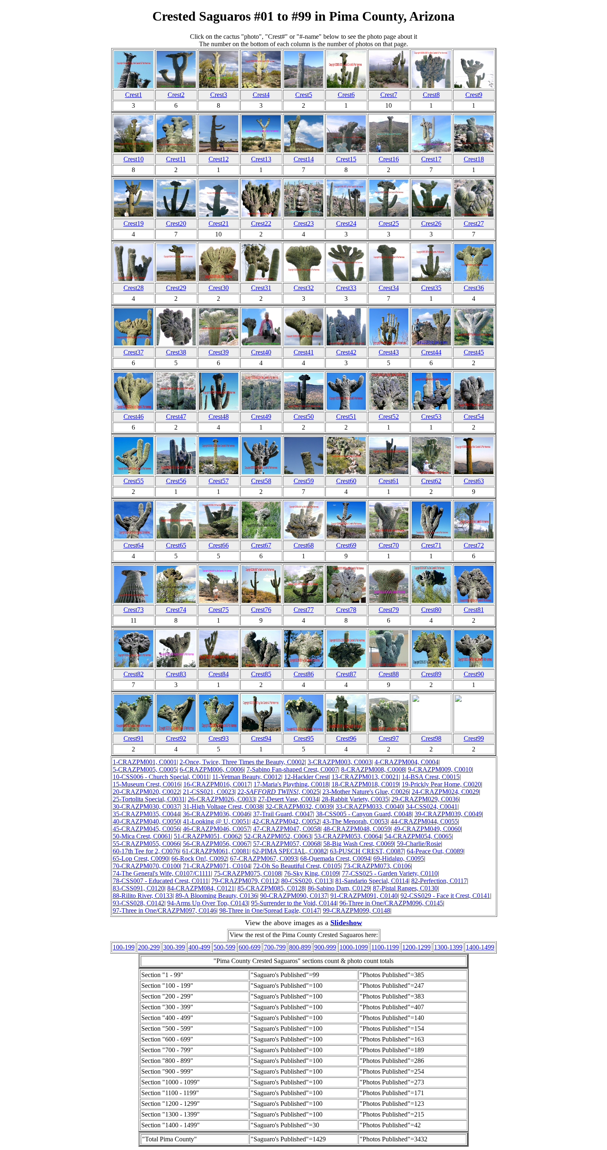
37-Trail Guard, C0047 (283, 813)
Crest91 (133, 738)
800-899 (300, 947)
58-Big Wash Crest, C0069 (358, 843)
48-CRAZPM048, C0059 (357, 828)
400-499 (199, 947)
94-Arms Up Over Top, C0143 (207, 903)
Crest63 (474, 480)
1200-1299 (416, 947)
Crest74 (176, 609)
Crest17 (431, 159)
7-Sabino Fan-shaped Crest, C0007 (292, 769)
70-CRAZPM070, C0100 (146, 865)
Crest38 (176, 352)
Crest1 (133, 94)
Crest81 (474, 609)
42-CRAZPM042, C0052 (286, 821)
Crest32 (304, 287)
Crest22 (261, 223)
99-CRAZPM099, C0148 (356, 910)
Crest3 (218, 94)
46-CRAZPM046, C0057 (216, 828)
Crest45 (474, 352)
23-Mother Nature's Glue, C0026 (365, 791)
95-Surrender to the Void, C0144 (294, 903)
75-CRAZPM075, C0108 (247, 873)
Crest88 (389, 674)
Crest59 (304, 480)
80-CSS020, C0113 (306, 880)
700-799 (275, 947)
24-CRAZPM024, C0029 (445, 791)
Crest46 (133, 416)
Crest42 (346, 352)
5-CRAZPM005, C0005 (145, 769)
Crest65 (176, 545)
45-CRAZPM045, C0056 (146, 828)
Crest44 (431, 352)
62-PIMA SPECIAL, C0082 (289, 851)
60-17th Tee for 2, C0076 (146, 851)
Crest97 (389, 738)
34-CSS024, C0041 (432, 806)
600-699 (250, 947)
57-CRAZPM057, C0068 (286, 843)
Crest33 (346, 287)
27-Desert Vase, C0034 (288, 799)
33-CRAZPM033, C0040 (369, 806)
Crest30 (219, 287)
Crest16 (389, 159)
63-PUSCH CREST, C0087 (367, 851)
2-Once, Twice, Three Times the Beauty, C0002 (242, 761)
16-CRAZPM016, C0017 (217, 784)
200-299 (149, 947)
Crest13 (261, 159)
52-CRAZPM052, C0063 (277, 836)
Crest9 (473, 94)
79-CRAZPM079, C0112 (244, 880)
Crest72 (474, 545)
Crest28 (133, 287)
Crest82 (133, 674)
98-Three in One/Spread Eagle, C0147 (269, 910)
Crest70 (389, 545)
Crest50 (304, 416)
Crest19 (133, 223)
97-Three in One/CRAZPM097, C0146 (164, 910)
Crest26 (431, 223)
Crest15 (346, 159)
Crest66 (219, 545)
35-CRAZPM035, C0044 (146, 813)
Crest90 (474, 674)
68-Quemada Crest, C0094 (335, 858)
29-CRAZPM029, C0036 (425, 799)
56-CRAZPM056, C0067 (216, 843)
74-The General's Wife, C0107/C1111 (162, 873)
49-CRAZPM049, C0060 (427, 828)
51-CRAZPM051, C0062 (207, 836)
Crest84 (219, 674)
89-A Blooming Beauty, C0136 (216, 895)
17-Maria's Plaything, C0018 (291, 784)
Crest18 (474, 159)
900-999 (325, 947)
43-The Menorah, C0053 (355, 821)
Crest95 (304, 738)
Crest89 (431, 674)
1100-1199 (385, 947)
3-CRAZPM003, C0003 (340, 761)
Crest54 (474, 416)
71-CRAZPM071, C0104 (216, 865)
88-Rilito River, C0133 (143, 895)
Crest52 (389, 416)
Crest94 (261, 738)
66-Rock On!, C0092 (199, 858)
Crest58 (261, 480)
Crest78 (346, 609)
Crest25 (389, 223)
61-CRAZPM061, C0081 (215, 851)
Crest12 (219, 159)
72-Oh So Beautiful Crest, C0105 (297, 865)
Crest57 (219, 480)
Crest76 (261, 609)
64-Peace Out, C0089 (435, 851)
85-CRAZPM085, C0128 (271, 888)
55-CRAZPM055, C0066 (146, 843)
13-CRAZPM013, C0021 (365, 776)
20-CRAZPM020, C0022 (146, 791)
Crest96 (346, 738)
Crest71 (431, 545)
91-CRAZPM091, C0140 (364, 895)
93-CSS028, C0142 (138, 903)
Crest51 (346, 416)
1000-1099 (353, 947)
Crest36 (474, 287)
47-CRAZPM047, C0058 (286, 828)
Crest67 (261, 545)
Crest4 (261, 94)
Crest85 (261, 674)
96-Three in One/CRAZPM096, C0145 (391, 903)
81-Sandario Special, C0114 (371, 880)
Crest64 (133, 545)
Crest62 (431, 480)
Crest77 (304, 609)
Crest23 (304, 223)
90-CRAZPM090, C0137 (293, 895)
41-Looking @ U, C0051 (216, 821)
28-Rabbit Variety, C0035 (355, 799)
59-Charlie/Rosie (419, 843)
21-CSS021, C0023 (209, 791)
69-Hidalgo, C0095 (398, 858)
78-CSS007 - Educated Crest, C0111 (161, 880)
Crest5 (303, 94)
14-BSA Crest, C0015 (431, 776)
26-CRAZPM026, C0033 (221, 799)
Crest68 (304, 545)
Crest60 (346, 480)
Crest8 (431, 94)
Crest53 (431, 416)
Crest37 (133, 352)
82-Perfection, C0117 (439, 880)
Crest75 (219, 609)
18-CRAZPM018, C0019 (365, 784)
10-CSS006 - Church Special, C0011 (161, 776)
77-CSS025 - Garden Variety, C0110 (390, 873)
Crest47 (176, 416)
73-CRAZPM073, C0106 (377, 865)
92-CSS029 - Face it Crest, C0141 (445, 895)
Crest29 (176, 287)
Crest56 (176, 480)
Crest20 (176, 223)
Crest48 (219, 416)
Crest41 (304, 352)
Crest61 (389, 480)
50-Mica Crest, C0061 (142, 836)
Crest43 (389, 352)
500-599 (224, 947)
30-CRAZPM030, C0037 (146, 806)
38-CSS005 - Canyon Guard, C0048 (364, 813)
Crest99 (474, 738)
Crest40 (261, 352)
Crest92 (176, 738)
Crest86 (304, 674)
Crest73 (133, 609)
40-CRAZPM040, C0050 (146, 821)
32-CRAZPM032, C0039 (299, 806)
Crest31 (261, 287)
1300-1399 (448, 947)
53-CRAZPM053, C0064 (348, 836)
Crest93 (219, 738)
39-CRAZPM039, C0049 (448, 813)
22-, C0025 (278, 791)
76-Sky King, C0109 (311, 873)
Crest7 (388, 94)
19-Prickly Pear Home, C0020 (441, 784)
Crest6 (346, 94)
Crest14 (304, 159)
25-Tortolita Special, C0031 (149, 799)
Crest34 (389, 287)
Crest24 (346, 223)
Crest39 (219, 352)
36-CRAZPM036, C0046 (216, 813)
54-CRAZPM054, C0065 (418, 836)
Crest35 (431, 287)
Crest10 (133, 159)
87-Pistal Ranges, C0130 (405, 888)
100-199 (124, 947)
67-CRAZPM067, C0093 (263, 858)
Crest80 (431, 609)
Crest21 (219, 223)
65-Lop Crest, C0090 (140, 858)
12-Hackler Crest (306, 776)
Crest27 (474, 223)
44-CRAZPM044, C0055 (424, 821)
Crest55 (133, 480)
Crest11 (176, 159)
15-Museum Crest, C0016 (146, 784)
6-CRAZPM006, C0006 (212, 769)
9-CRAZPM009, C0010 (440, 769)
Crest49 (261, 416)
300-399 (174, 947)
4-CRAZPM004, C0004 (407, 761)
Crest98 (431, 738)
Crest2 (176, 94)
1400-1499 (480, 947)
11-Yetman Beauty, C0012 (246, 776)
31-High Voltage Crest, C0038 (223, 806)
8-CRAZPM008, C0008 (373, 769)
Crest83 (176, 674)
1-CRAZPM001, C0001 (145, 761)
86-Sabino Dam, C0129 (339, 888)
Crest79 (389, 609)
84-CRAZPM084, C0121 (201, 888)
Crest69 (346, 545)
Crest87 (346, 674)
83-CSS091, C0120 (138, 888)
